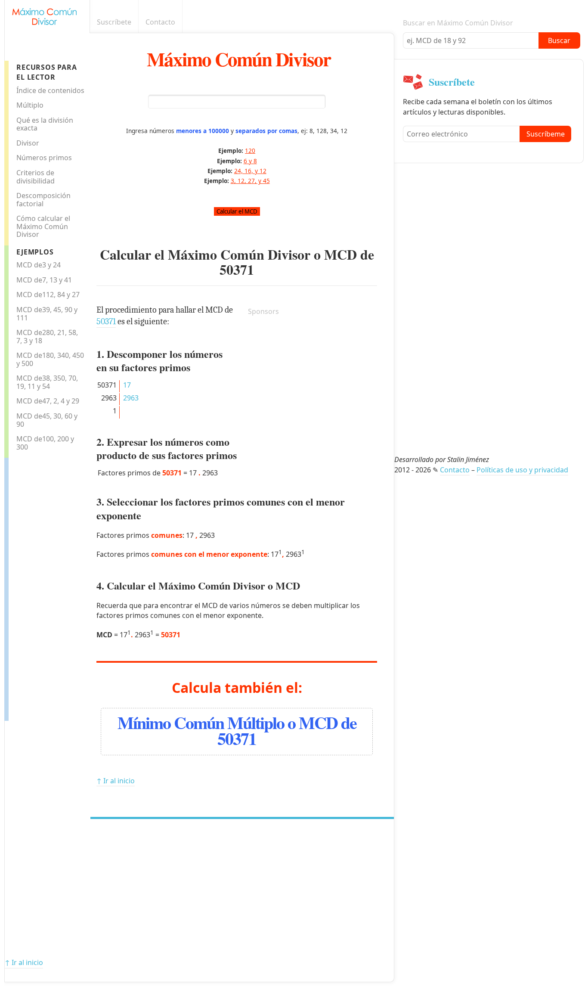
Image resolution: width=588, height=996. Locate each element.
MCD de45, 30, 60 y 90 (46, 420)
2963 (131, 398)
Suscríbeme (545, 134)
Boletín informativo (389, 22)
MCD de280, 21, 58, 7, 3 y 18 (47, 336)
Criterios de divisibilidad (35, 177)
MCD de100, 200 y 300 (45, 443)
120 (250, 150)
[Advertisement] (43, 587)
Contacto (160, 22)
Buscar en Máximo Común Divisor (458, 23)
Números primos (44, 157)
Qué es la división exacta (44, 124)
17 (127, 385)
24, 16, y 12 (250, 171)
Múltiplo (29, 105)
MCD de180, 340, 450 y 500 (50, 359)
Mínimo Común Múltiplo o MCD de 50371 (237, 730)
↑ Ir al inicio (115, 780)
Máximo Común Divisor (239, 59)
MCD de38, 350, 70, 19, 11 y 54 (47, 382)
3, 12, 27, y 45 (250, 181)
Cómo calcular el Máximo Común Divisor (43, 226)
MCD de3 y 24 (38, 265)
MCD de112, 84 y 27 (48, 294)
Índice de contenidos (50, 90)
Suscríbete (114, 22)
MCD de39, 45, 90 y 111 (46, 314)
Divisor (27, 143)
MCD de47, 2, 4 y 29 (47, 401)
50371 (237, 269)
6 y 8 (250, 161)
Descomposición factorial (43, 199)
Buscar (559, 40)
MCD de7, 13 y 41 (44, 280)
